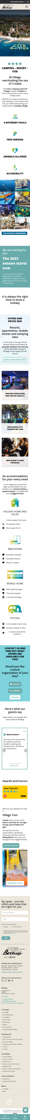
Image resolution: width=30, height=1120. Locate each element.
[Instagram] (3, 980)
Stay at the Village (7, 1042)
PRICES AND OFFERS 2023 (15, 360)
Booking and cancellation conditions (12, 1044)
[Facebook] (6, 980)
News (4, 1091)
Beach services (7, 1019)
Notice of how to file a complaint (13, 1003)
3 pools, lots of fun (8, 1059)
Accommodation (7, 1056)
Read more (8, 760)
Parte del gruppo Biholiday (10, 1029)
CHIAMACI (16, 691)
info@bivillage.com (9, 1001)
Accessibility (6, 1017)
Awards (5, 1024)
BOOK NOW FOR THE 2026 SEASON (13, 1039)
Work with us (6, 1079)
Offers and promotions (9, 1071)
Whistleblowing (7, 1112)
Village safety (6, 1022)
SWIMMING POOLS (15, 883)
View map (5, 996)
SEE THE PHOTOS (11, 845)
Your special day (7, 1027)
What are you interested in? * (9, 924)
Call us (25, 1118)
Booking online (7, 1037)
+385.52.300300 (7, 999)
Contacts (5, 1049)
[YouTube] (9, 980)
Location (5, 1046)
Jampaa (15, 1113)
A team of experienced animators (12, 1069)
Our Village (5, 1012)
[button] (26, 750)
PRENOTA (15, 697)
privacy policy (11, 933)
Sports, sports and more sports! (11, 1064)
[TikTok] (12, 980)
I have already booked (16, 2)
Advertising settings (16, 1112)
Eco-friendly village (8, 1015)
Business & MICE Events (9, 1081)
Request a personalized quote (12, 972)
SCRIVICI (16, 684)
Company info (16, 1110)
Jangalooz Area (7, 1066)
